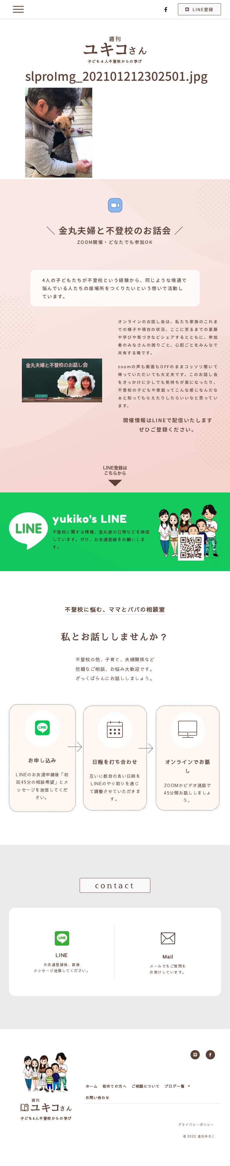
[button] (115, 885)
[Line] (195, 1054)
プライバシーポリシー (196, 1124)
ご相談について (145, 1086)
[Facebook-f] (166, 9)
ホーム (92, 1086)
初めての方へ (114, 1086)
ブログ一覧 (175, 1086)
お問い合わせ (98, 1097)
